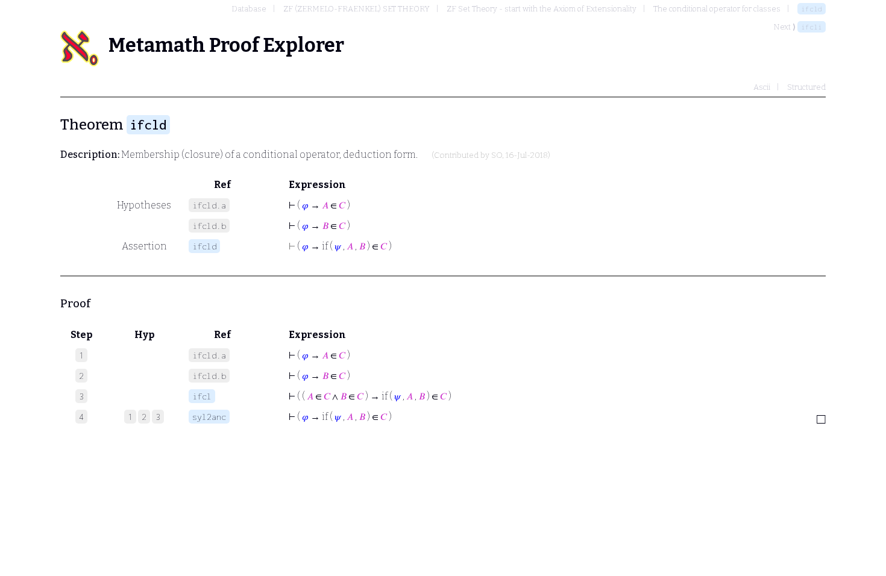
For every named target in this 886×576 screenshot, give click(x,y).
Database (248, 8)
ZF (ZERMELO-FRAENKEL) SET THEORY (356, 8)
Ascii (761, 87)
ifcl (202, 396)
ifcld (811, 9)
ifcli (811, 27)
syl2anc (209, 417)
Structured (806, 87)
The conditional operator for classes (717, 8)
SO (496, 155)
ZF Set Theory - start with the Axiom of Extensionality (541, 8)
